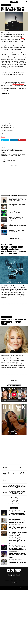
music (3, 145)
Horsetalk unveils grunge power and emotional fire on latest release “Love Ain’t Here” (17, 486)
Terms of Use (21, 579)
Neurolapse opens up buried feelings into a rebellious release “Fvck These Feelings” (17, 473)
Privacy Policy (14, 580)
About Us (5, 579)
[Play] (3, 400)
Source (3, 137)
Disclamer (7, 580)
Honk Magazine (20, 143)
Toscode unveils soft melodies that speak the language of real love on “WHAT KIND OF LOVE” (17, 492)
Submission (22, 580)
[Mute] (23, 400)
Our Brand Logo (13, 579)
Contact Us (14, 582)
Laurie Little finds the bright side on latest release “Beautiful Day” (17, 467)
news (7, 145)
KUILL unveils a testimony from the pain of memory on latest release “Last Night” (17, 480)
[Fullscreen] (25, 400)
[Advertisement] (14, 109)
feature (13, 143)
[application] (14, 394)
